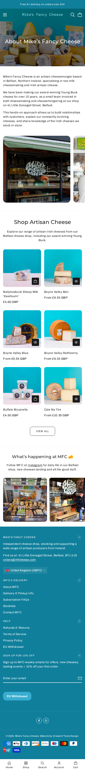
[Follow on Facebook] (39, 720)
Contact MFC (12, 612)
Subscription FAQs (16, 599)
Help (7, 621)
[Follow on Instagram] (46, 720)
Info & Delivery (15, 580)
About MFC (11, 587)
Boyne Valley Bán (56, 291)
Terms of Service (14, 634)
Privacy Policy (12, 640)
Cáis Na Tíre (52, 409)
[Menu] (5, 14)
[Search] (73, 15)
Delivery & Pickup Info (18, 593)
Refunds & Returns (16, 627)
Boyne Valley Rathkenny (61, 353)
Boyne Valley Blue (15, 353)
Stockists (9, 606)
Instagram (35, 465)
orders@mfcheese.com (19, 559)
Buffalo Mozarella (15, 409)
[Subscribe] (80, 678)
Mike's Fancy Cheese (19, 537)
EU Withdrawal (13, 646)
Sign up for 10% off (19, 655)
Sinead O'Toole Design (65, 736)
